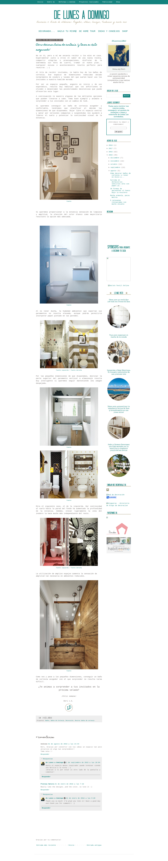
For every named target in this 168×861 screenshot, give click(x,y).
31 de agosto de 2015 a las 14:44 (63, 744)
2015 (111, 155)
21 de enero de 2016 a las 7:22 (69, 784)
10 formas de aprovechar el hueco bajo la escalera (120, 190)
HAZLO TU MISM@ (67, 31)
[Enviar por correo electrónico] (44, 718)
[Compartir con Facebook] (49, 718)
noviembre (115, 161)
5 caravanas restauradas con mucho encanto (118, 202)
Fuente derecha (76, 370)
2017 (111, 148)
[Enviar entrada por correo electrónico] (39, 718)
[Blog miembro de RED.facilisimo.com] (107, 491)
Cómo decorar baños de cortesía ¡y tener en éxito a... (120, 175)
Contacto (41, 5)
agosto (114, 171)
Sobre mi (51, 2)
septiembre (116, 167)
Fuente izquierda (62, 370)
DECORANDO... (47, 31)
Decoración (69, 720)
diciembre (115, 158)
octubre (114, 164)
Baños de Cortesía (57, 720)
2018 (111, 145)
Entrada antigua (94, 845)
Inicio (40, 2)
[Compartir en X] (47, 718)
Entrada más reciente (46, 845)
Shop (118, 2)
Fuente (69, 201)
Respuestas (48, 759)
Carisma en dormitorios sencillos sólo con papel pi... (119, 183)
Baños (47, 720)
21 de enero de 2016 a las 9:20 (80, 798)
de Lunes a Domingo (54, 762)
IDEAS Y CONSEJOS (109, 31)
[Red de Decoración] (115, 495)
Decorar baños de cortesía (84, 720)
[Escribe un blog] (45, 718)
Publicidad (107, 2)
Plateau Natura (47, 784)
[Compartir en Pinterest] (51, 718)
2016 (111, 152)
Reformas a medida (67, 2)
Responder (45, 754)
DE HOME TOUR (87, 31)
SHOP (125, 31)
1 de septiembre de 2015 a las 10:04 (83, 762)
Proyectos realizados (89, 2)
